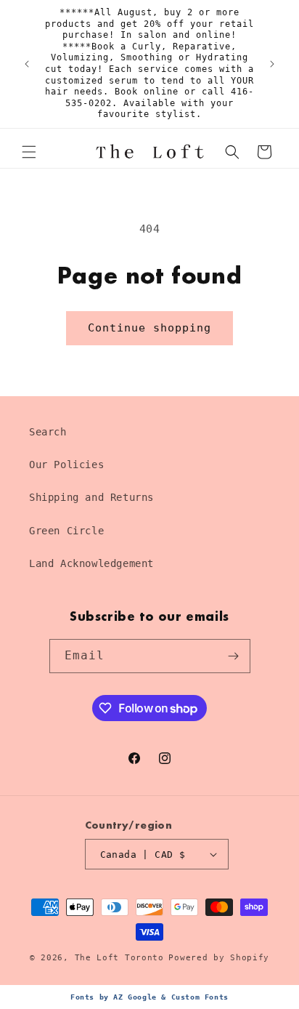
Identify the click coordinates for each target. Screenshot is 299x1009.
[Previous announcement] (27, 64)
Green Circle (66, 530)
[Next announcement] (272, 64)
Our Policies (66, 464)
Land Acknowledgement (91, 563)
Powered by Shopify (218, 957)
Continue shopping (149, 327)
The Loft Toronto (119, 957)
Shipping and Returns (91, 497)
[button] (29, 152)
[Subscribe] (234, 656)
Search (48, 432)
